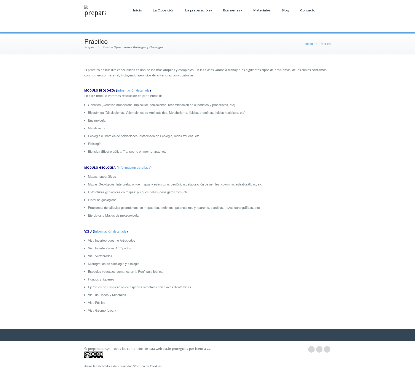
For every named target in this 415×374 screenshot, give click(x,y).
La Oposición (163, 10)
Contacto (307, 10)
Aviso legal (92, 366)
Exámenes (231, 10)
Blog (285, 10)
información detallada (133, 90)
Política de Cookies (148, 366)
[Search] (326, 10)
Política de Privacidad (116, 366)
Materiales (262, 10)
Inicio (137, 10)
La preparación (197, 10)
